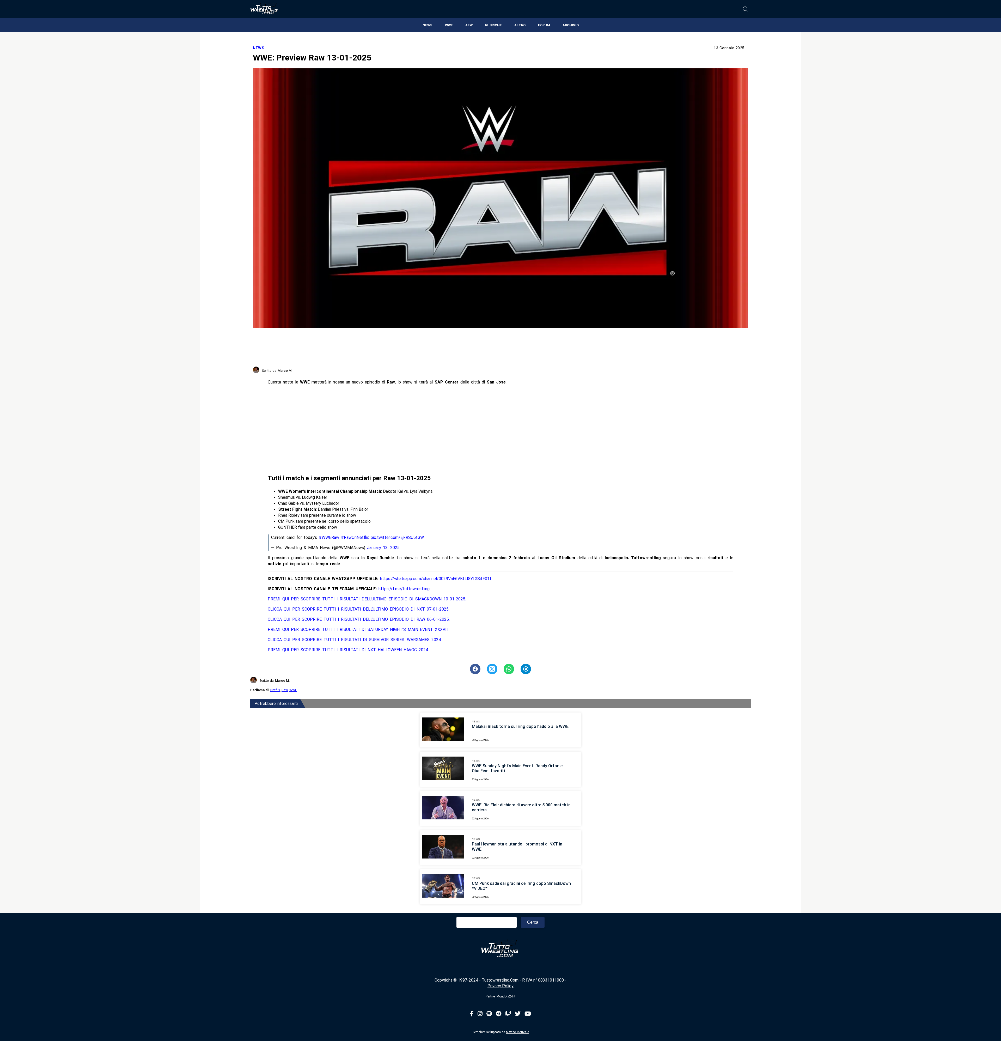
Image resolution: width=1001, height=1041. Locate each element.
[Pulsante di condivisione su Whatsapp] (509, 669)
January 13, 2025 (383, 547)
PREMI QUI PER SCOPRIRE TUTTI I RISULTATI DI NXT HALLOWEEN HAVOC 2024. (348, 649)
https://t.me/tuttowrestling (404, 588)
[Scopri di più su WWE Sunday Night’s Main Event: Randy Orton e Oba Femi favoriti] (443, 769)
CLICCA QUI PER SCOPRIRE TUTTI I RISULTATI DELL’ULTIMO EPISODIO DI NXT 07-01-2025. (358, 609)
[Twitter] (518, 1014)
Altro (520, 25)
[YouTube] (527, 1014)
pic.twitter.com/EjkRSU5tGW (397, 537)
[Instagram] (480, 1014)
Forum (544, 25)
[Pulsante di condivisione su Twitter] (492, 669)
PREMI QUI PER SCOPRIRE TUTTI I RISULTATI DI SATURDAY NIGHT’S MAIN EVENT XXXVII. (358, 629)
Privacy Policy (500, 985)
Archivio (571, 25)
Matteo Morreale (517, 1032)
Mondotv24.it (506, 996)
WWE (449, 25)
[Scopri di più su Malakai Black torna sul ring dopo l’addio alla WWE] (443, 729)
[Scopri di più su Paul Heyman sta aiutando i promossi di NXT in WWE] (443, 847)
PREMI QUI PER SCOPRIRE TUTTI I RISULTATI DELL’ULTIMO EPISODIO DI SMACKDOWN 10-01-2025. (367, 598)
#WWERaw (329, 537)
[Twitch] (508, 1014)
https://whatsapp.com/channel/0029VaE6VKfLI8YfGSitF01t (435, 578)
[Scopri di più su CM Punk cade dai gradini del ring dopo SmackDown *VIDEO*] (443, 886)
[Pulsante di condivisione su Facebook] (475, 669)
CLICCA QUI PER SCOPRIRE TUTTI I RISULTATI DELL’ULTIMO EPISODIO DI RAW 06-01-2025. (359, 619)
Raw (285, 690)
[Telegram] (498, 1014)
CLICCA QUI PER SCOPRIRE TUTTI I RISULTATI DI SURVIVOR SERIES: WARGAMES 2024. (355, 639)
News (427, 25)
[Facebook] (472, 1014)
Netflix (275, 690)
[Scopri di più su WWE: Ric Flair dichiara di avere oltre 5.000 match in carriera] (443, 808)
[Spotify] (489, 1014)
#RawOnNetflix (355, 537)
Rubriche (493, 25)
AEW (469, 25)
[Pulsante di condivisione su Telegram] (526, 669)
